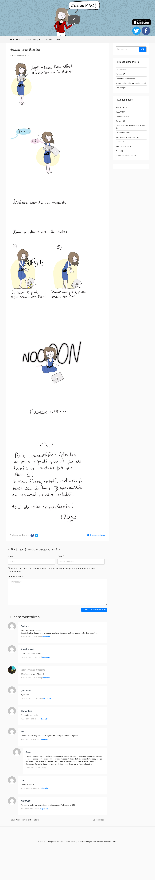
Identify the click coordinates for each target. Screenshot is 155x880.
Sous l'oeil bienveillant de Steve (23, 820)
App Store (120, 107)
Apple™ (119, 112)
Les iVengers (121, 88)
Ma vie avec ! (121, 133)
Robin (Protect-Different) (33, 670)
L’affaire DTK (121, 74)
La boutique (33, 39)
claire (27, 56)
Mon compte (53, 39)
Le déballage (100, 820)
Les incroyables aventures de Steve (130, 125)
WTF (118, 151)
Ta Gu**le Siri (121, 70)
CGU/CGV (42, 842)
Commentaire (15, 576)
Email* (61, 556)
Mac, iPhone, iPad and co (126, 137)
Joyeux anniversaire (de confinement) (131, 83)
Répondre (46, 637)
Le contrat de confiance (125, 79)
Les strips (14, 39)
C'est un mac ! (121, 116)
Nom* (11, 556)
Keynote (119, 121)
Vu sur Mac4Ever (122, 146)
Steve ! (118, 142)
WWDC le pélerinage (124, 155)
